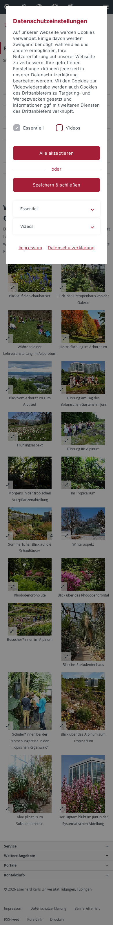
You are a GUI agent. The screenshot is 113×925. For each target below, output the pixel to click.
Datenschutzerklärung (71, 247)
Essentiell (33, 128)
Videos (73, 128)
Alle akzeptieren (56, 153)
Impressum (30, 247)
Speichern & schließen (57, 185)
